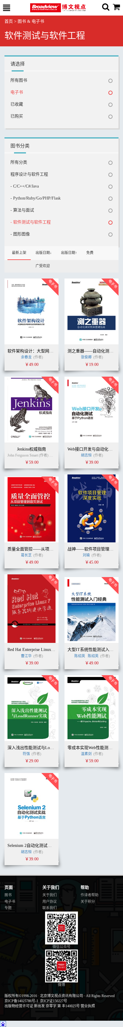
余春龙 (26, 357)
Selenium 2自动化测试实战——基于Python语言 (50, 845)
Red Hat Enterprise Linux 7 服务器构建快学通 (48, 649)
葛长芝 (26, 555)
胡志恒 (87, 455)
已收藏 (16, 104)
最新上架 (19, 253)
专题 (8, 908)
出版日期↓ (44, 253)
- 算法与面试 (22, 210)
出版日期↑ (69, 253)
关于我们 (49, 895)
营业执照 (88, 1006)
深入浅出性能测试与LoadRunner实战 (40, 747)
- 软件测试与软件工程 (30, 222)
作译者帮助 (90, 895)
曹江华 (26, 656)
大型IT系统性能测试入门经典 (94, 649)
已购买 (16, 116)
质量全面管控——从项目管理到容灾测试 (45, 549)
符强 (26, 754)
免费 (89, 253)
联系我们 (49, 908)
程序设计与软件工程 (29, 174)
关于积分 (88, 902)
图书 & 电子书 (31, 21)
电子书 (16, 92)
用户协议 (49, 902)
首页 (8, 21)
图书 (8, 895)
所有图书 (18, 80)
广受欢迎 (43, 266)
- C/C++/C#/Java (24, 186)
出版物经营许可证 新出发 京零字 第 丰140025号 (42, 1006)
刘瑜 (86, 555)
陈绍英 (79, 656)
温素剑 (86, 754)
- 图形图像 (20, 234)
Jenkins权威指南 (31, 449)
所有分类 (18, 162)
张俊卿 (86, 357)
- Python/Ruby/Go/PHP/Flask (35, 198)
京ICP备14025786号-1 (21, 1001)
